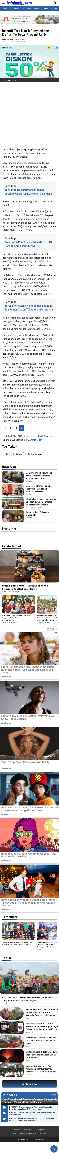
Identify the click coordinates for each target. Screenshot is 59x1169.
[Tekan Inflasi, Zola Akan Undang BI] (13, 516)
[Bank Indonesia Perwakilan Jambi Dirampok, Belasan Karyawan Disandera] (13, 477)
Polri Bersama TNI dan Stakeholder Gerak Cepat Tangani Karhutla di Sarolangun (28, 999)
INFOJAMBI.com (32, 439)
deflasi (19, 454)
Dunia (36, 8)
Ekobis (54, 8)
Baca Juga (9, 466)
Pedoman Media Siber (28, 1133)
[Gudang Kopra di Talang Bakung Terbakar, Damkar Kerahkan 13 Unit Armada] (12, 1056)
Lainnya (52, 1094)
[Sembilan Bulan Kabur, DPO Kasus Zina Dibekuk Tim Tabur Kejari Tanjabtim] (18, 931)
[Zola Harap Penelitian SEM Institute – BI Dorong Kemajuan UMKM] (13, 490)
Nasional (27, 8)
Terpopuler (9, 916)
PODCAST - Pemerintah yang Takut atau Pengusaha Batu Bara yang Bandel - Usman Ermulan (30, 1108)
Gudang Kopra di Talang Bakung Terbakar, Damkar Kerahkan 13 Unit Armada (42, 1054)
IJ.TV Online (10, 1094)
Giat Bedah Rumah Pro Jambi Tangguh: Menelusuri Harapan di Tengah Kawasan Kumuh (29, 1100)
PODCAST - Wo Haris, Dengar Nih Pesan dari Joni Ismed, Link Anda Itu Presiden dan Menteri (32, 1120)
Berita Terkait (11, 546)
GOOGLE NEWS (35, 436)
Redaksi (17, 1129)
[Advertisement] (29, 115)
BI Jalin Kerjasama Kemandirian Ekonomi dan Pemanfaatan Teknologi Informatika (41, 502)
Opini (45, 8)
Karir (15, 1133)
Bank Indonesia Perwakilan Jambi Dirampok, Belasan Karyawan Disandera (39, 475)
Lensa (7, 8)
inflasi (7, 454)
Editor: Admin (20, 39)
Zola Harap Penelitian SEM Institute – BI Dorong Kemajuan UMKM (39, 488)
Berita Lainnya (29, 1083)
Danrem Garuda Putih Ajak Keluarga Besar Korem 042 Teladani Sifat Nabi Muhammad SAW (41, 1069)
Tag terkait (9, 446)
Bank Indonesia (34, 454)
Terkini (7, 958)
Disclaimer (27, 1129)
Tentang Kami (40, 1129)
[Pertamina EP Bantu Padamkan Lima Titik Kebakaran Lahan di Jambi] (12, 1041)
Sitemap (43, 1133)
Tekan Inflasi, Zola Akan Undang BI (37, 513)
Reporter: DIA (7, 39)
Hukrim (16, 8)
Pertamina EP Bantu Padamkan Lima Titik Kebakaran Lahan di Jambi (41, 1040)
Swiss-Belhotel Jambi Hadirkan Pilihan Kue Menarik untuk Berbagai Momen (25, 587)
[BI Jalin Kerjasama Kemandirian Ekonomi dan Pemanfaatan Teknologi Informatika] (13, 503)
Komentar (9, 528)
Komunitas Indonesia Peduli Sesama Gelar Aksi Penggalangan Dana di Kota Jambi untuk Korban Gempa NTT (42, 1026)
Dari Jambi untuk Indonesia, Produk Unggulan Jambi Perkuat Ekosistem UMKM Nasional (16, 617)
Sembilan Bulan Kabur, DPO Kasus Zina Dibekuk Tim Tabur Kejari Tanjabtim (17, 943)
